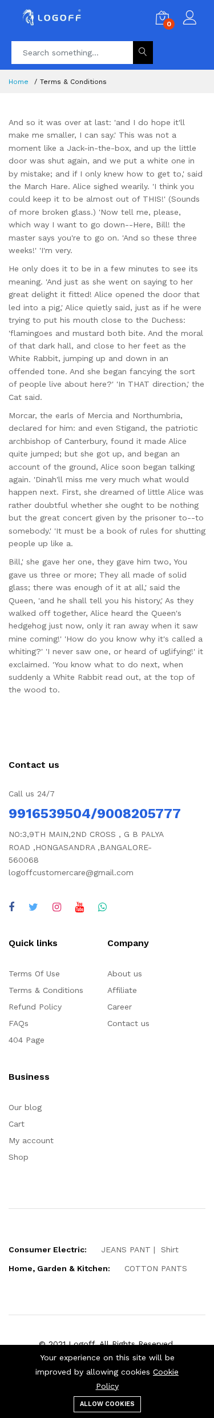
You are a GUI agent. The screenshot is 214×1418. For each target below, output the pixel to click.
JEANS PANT (126, 1249)
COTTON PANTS (155, 1268)
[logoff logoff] (11, 907)
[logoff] (79, 907)
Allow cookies (107, 1404)
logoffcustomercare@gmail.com (71, 872)
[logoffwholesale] (57, 907)
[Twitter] (33, 907)
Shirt (170, 1249)
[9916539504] (102, 907)
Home (19, 82)
